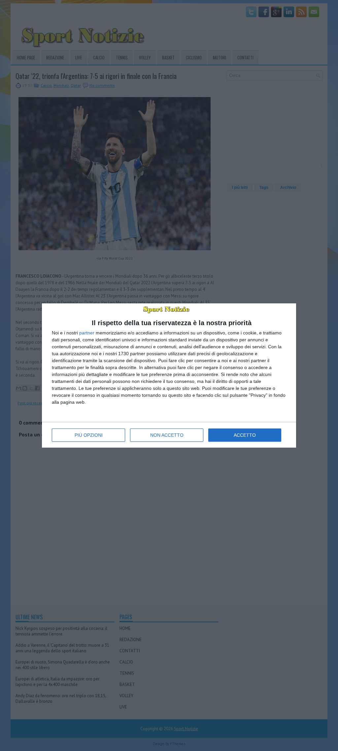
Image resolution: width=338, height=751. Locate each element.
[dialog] (169, 375)
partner (86, 332)
